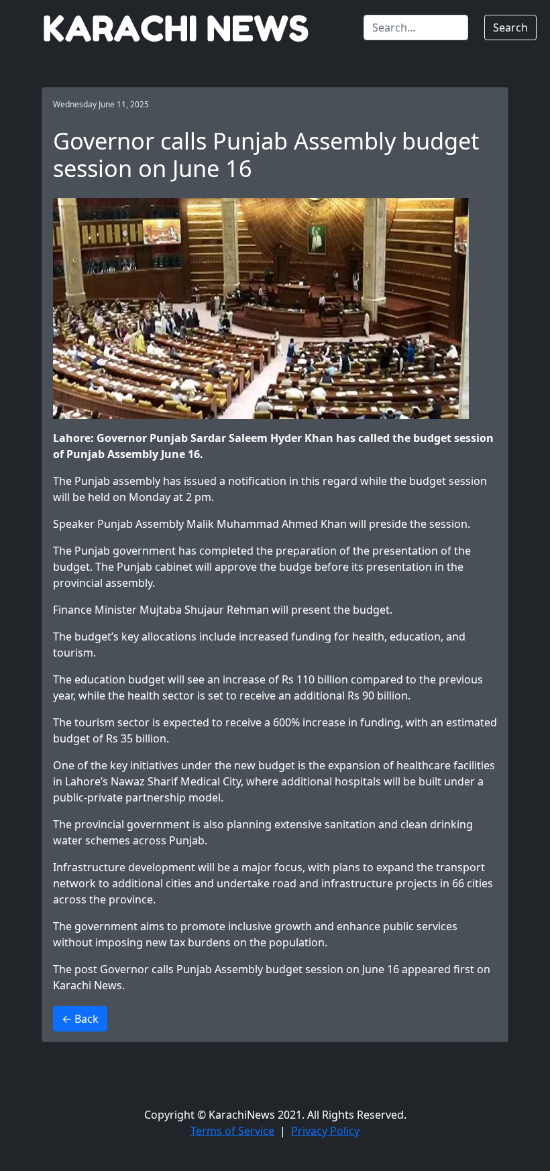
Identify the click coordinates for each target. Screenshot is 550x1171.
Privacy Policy (325, 1130)
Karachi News (87, 985)
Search (510, 27)
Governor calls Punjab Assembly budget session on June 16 (249, 969)
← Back (80, 1018)
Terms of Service (232, 1130)
